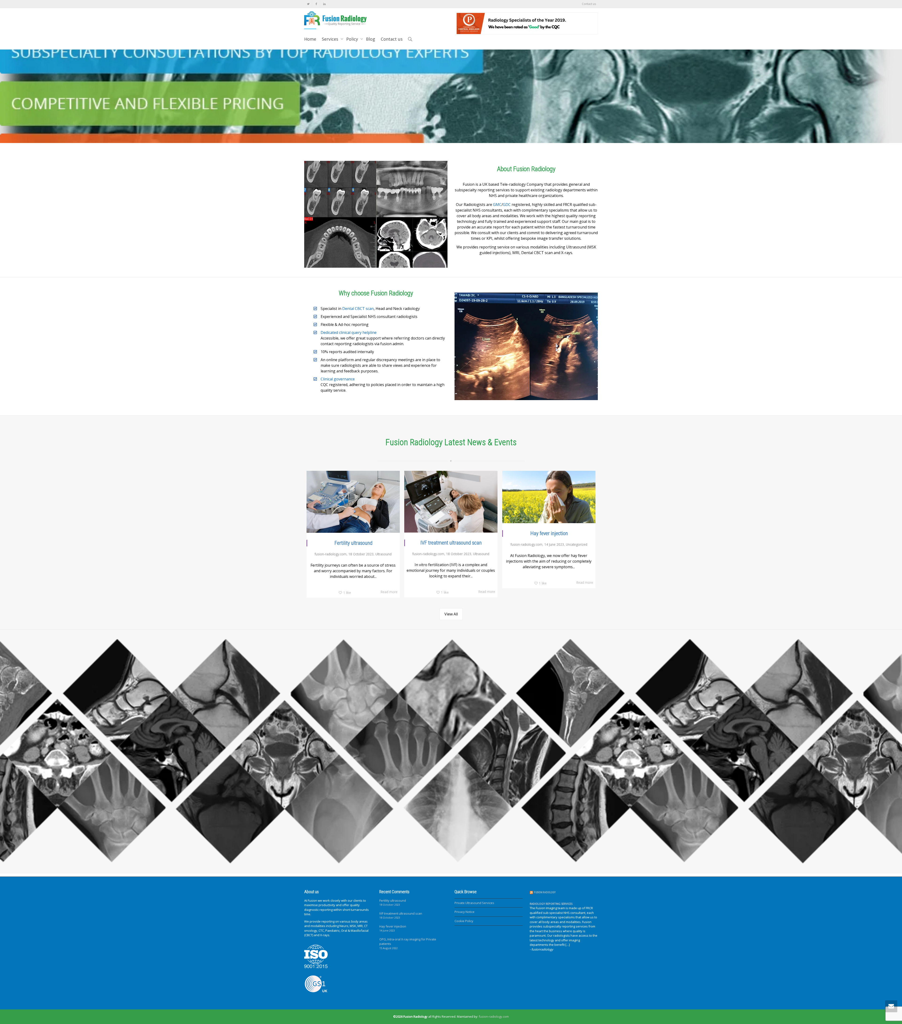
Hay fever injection (549, 533)
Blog (370, 39)
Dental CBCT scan (358, 308)
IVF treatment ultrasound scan (451, 543)
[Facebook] (316, 4)
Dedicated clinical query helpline (349, 332)
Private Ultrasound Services (474, 903)
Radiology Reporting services (551, 903)
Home (310, 39)
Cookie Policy (464, 921)
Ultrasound (383, 554)
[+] (353, 502)
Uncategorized (576, 544)
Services (330, 39)
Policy (352, 39)
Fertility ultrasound (353, 543)
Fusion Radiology (545, 892)
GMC (497, 204)
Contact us (589, 4)
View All (451, 614)
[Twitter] (308, 4)
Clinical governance (338, 379)
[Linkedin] (324, 4)
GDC (507, 204)
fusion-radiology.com (494, 1016)
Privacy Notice (464, 912)
